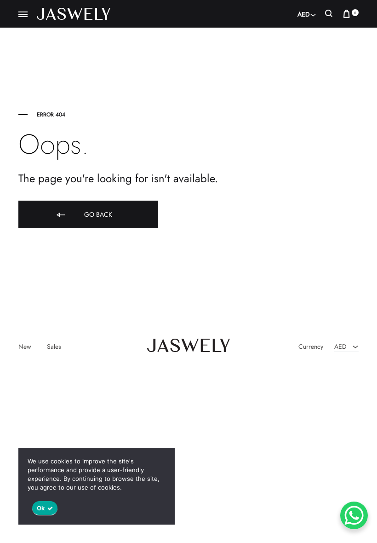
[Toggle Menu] (23, 15)
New (24, 346)
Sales (54, 346)
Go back (97, 214)
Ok (41, 508)
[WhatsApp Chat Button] (354, 515)
